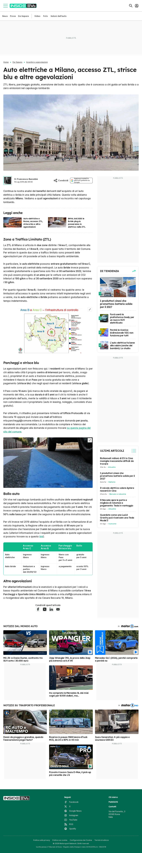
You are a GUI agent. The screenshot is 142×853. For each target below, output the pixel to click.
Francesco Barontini (27, 179)
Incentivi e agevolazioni (37, 62)
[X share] (44, 609)
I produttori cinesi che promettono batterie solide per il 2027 (117, 476)
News (5, 16)
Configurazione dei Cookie (81, 840)
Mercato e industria (117, 494)
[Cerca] (130, 5)
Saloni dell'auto (59, 16)
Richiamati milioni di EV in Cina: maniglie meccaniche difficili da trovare (117, 461)
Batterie (112, 482)
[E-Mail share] (58, 609)
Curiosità (112, 524)
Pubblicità (113, 802)
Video (37, 16)
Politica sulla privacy (41, 840)
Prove (13, 16)
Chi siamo (113, 797)
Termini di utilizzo (101, 840)
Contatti (112, 806)
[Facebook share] (38, 609)
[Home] (23, 5)
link (41, 536)
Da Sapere (23, 16)
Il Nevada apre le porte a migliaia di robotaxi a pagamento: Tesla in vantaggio (116, 503)
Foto (45, 16)
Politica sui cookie (59, 840)
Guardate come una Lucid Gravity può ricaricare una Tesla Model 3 (117, 517)
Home (6, 62)
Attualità (112, 467)
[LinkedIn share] (51, 609)
